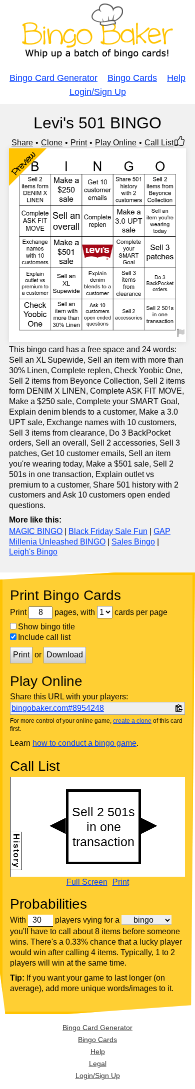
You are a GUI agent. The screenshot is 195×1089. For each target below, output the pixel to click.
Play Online (115, 142)
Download (64, 654)
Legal (97, 1063)
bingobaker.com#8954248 (58, 708)
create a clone (132, 720)
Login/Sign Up (98, 92)
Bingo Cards (132, 78)
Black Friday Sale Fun (108, 531)
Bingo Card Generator (54, 78)
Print (78, 142)
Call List (159, 142)
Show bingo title (46, 626)
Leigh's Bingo (33, 551)
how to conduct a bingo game (84, 743)
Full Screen (87, 882)
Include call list (44, 637)
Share (22, 142)
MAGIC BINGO (35, 531)
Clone (51, 142)
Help (176, 78)
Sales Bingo (133, 542)
